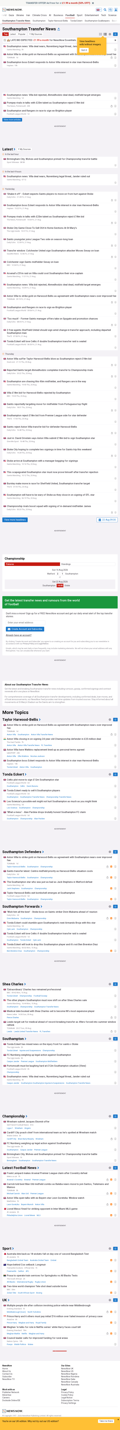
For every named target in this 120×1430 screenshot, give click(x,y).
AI (50, 15)
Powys (9, 1344)
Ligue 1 (10, 1128)
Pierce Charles (13, 1017)
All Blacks (11, 1282)
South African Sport (26, 1293)
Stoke (67, 585)
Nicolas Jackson (37, 756)
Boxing (39, 1293)
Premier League (27, 1061)
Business (58, 15)
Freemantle (11, 1271)
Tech (103, 15)
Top (5, 34)
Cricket (53, 1260)
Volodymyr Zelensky (25, 1411)
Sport (79, 15)
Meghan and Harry (26, 1323)
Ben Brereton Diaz (14, 951)
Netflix (24, 1333)
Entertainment (92, 15)
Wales (30, 1344)
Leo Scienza (12, 808)
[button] (35, 34)
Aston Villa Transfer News (42, 734)
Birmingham (12, 1160)
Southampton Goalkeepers (97, 21)
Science (112, 15)
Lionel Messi (29, 1215)
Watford (51, 574)
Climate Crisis (39, 15)
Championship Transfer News (58, 797)
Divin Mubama (13, 918)
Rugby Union (40, 1282)
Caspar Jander (13, 1061)
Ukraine (20, 15)
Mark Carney (12, 1389)
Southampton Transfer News (16, 21)
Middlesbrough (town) (16, 1312)
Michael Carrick (13, 1193)
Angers (27, 1128)
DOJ (16, 1400)
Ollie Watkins (23, 756)
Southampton (39, 21)
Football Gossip (40, 996)
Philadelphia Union (15, 1215)
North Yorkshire (34, 1312)
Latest (13, 34)
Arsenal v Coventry (14, 1180)
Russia (38, 1411)
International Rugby (25, 1282)
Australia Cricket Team (39, 1260)
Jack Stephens (13, 888)
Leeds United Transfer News (26, 1031)
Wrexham (19, 1128)
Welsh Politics (20, 1344)
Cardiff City (11, 1139)
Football (70, 15)
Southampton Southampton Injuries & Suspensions (42, 1083)
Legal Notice (43, 644)
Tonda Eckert (76, 21)
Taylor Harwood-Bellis (58, 21)
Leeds (9, 1031)
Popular (21, 34)
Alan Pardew (39, 819)
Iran (28, 15)
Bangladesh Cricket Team (17, 1260)
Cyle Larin (11, 929)
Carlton (21, 1271)
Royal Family (41, 1323)
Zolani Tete (11, 1293)
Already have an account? (19, 635)
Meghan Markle (13, 1333)
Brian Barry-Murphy (26, 1139)
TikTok (9, 1400)
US (28, 1389)
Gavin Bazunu (32, 786)
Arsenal (27, 1180)
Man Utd (25, 1193)
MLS (39, 1215)
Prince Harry (12, 1323)
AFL (27, 1271)
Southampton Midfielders (46, 1061)
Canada (22, 1389)
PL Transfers (46, 745)
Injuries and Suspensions (30, 1050)
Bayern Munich (27, 1204)
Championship (38, 808)
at (58, 3)
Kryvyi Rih (11, 1411)
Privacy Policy (28, 644)
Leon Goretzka (13, 1204)
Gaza (11, 15)
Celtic (22, 786)
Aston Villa (11, 734)
